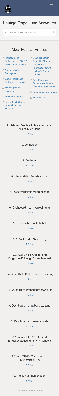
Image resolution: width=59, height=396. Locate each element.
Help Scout (39, 390)
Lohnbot (20, 390)
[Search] (53, 32)
